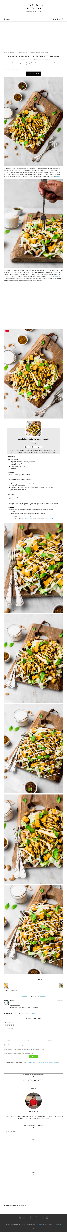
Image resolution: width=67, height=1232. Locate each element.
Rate (40, 447)
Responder (60, 1000)
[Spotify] (57, 19)
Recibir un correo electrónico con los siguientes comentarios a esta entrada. (24, 1049)
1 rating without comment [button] (28, 1013)
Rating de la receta (10, 1022)
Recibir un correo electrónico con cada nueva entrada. (18, 1053)
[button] (31, 441)
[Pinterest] (53, 19)
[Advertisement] (33, 37)
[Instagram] (51, 19)
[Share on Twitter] (40, 980)
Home (5, 52)
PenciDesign (39, 1224)
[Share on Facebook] (38, 980)
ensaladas (58, 176)
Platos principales (22, 52)
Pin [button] (34, 447)
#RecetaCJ (50, 518)
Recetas (12, 52)
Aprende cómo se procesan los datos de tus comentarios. (43, 1062)
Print (28, 447)
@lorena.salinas (28, 518)
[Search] (62, 19)
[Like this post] (36, 980)
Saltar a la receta (34, 73)
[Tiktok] (59, 19)
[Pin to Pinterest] (41, 980)
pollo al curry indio (53, 276)
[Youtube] (55, 19)
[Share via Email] (43, 980)
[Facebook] (49, 19)
